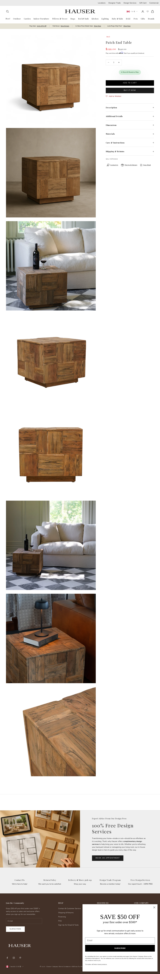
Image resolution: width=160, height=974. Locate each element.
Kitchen (95, 18)
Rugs (72, 18)
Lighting (105, 18)
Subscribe (15, 929)
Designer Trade (114, 3)
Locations (102, 3)
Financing (62, 917)
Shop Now (97, 26)
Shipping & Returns (66, 912)
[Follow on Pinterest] (20, 958)
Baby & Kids (117, 18)
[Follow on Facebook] (7, 958)
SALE (128, 18)
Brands (151, 18)
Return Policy (50, 880)
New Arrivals (65, 26)
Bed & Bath (83, 18)
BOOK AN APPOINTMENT (108, 858)
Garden (27, 18)
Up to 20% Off (41, 26)
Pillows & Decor (60, 18)
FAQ (60, 921)
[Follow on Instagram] (13, 958)
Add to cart (130, 83)
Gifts (143, 18)
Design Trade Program (110, 880)
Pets (136, 18)
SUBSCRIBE (120, 948)
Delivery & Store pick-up (80, 880)
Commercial (153, 3)
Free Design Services (140, 880)
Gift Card (142, 3)
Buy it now (130, 90)
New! (8, 18)
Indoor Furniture (41, 18)
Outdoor (17, 18)
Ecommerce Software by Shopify (75, 966)
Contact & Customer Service (69, 908)
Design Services (130, 3)
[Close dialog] (154, 907)
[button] (113, 96)
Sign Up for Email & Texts (68, 925)
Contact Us (19, 880)
